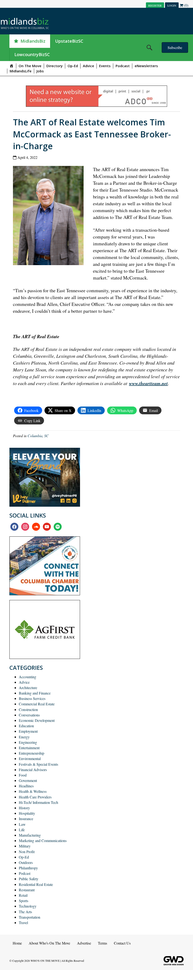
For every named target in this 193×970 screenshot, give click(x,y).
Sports (23, 900)
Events (105, 65)
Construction (28, 709)
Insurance (26, 818)
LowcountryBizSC (32, 54)
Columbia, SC (38, 435)
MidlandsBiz (32, 41)
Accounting (27, 676)
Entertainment (29, 747)
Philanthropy (28, 867)
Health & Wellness (33, 791)
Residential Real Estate (36, 884)
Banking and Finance (35, 693)
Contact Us (122, 943)
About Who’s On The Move (49, 943)
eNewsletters (146, 65)
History (24, 807)
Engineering (28, 742)
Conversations (29, 714)
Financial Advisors (33, 769)
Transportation (29, 917)
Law (22, 824)
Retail (23, 895)
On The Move (30, 65)
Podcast (123, 65)
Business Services (32, 698)
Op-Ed (73, 65)
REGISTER (155, 5)
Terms (102, 943)
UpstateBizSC (69, 41)
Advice (88, 65)
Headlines (26, 785)
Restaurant (27, 889)
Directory (54, 65)
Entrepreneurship (31, 753)
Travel (23, 922)
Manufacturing (30, 835)
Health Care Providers (35, 796)
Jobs (40, 71)
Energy (24, 736)
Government (28, 780)
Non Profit (27, 851)
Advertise (84, 943)
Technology (27, 906)
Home (17, 943)
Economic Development (37, 720)
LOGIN (171, 5)
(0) (185, 5)
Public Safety (28, 878)
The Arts (25, 911)
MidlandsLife (21, 71)
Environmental (30, 758)
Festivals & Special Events (38, 764)
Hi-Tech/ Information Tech (38, 802)
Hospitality (27, 813)
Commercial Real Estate (37, 703)
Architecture (28, 687)
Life (22, 829)
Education (26, 725)
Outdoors (26, 862)
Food (23, 775)
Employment (28, 731)
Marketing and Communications (43, 840)
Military (25, 845)
